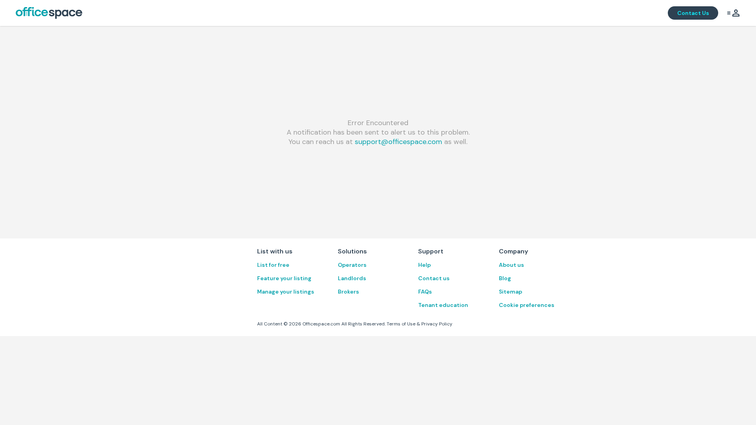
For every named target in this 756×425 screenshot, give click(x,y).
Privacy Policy (436, 324)
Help (424, 264)
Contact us (434, 278)
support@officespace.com (398, 141)
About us (511, 264)
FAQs (425, 291)
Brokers (348, 291)
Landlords (352, 278)
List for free (273, 264)
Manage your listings (285, 291)
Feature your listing (284, 278)
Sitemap (510, 291)
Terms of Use (401, 324)
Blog (505, 278)
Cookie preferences (526, 305)
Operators (352, 264)
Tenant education (443, 305)
